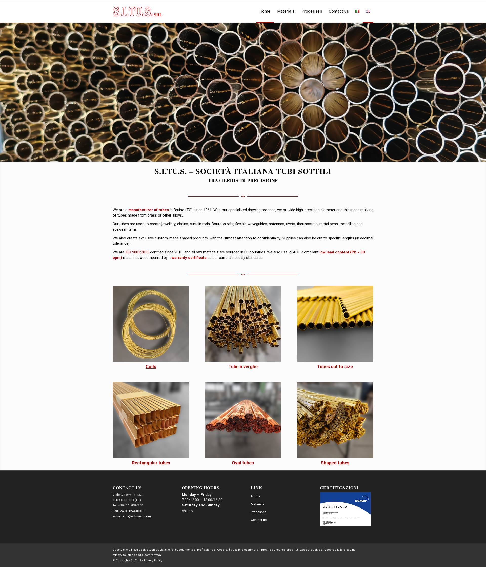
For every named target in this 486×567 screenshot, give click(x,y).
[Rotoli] (151, 324)
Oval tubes (243, 462)
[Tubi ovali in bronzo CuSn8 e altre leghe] (243, 420)
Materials (257, 504)
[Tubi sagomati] (335, 420)
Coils (151, 366)
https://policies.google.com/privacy (137, 555)
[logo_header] (138, 11)
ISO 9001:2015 (137, 252)
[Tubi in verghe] (243, 324)
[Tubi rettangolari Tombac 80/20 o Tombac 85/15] (151, 420)
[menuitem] (265, 11)
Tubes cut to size (335, 366)
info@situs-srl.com (137, 516)
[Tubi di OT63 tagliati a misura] (335, 324)
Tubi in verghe (243, 366)
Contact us (259, 520)
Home (255, 496)
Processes (258, 512)
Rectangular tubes (151, 462)
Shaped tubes (335, 462)
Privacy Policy (153, 560)
